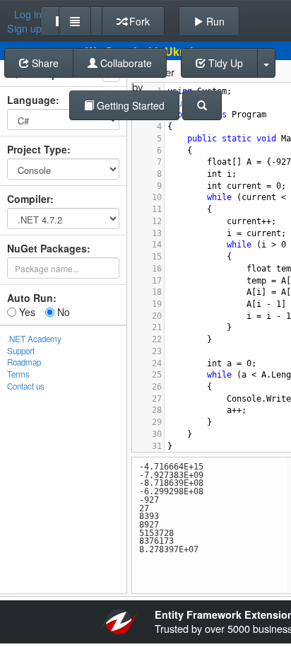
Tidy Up (224, 63)
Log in (28, 14)
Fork (138, 21)
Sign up (24, 28)
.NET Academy (34, 338)
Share (44, 63)
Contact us (25, 386)
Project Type (37, 149)
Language (31, 100)
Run (214, 21)
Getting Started (129, 105)
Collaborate (124, 63)
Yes (25, 312)
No (62, 312)
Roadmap (24, 362)
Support (21, 350)
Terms (18, 374)
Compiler (28, 199)
